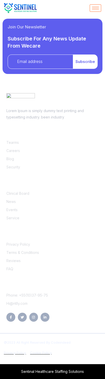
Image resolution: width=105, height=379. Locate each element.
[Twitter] (22, 317)
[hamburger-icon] (95, 8)
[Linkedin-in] (45, 317)
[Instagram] (33, 317)
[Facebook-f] (10, 317)
